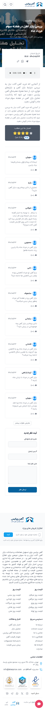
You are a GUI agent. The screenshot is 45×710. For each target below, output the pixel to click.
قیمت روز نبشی (14, 595)
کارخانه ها (38, 645)
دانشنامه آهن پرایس (11, 633)
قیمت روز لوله (36, 611)
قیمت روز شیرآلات (13, 603)
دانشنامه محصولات (12, 641)
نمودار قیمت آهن (13, 637)
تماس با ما (37, 633)
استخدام (39, 641)
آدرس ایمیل (32, 451)
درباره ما (39, 625)
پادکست (28, 21)
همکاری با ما (37, 637)
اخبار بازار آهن (14, 625)
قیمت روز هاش (14, 607)
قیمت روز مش (14, 611)
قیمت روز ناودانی (13, 599)
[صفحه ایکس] (22, 693)
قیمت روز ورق (36, 603)
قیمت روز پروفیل (35, 607)
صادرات (39, 649)
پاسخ (32, 170)
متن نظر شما (32, 464)
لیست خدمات (36, 629)
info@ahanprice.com (13, 669)
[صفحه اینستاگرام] (27, 693)
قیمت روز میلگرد (35, 595)
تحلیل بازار (16, 629)
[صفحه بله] (7, 693)
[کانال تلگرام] (12, 693)
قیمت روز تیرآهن (35, 599)
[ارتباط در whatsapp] (17, 693)
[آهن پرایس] (22, 520)
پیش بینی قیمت (13, 645)
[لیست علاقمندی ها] (11, 4)
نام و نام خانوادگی (30, 439)
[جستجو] (5, 4)
